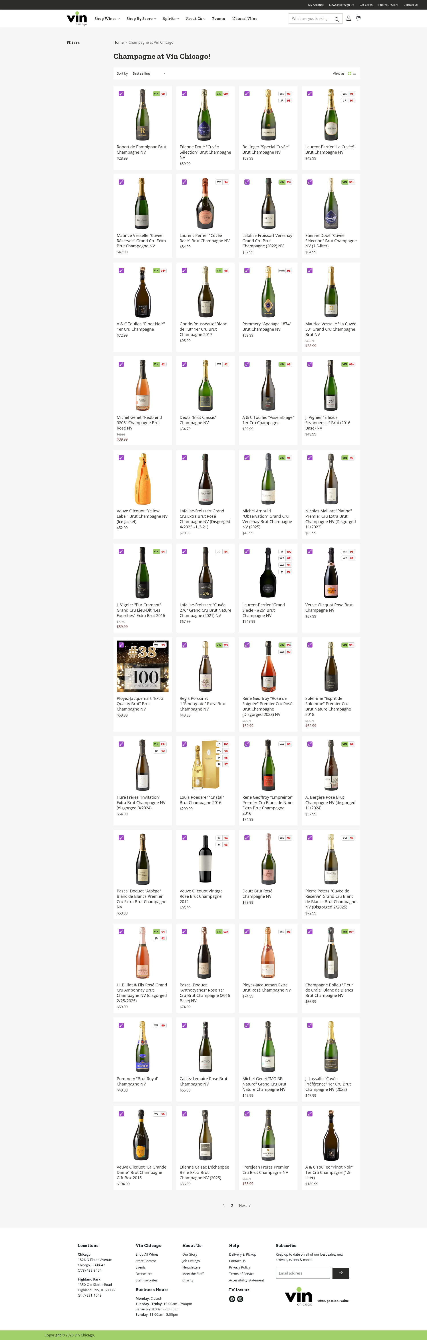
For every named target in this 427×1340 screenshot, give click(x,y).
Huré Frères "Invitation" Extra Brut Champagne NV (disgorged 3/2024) (141, 802)
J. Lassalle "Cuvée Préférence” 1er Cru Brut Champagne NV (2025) (328, 1084)
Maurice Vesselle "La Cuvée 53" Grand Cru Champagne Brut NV (330, 329)
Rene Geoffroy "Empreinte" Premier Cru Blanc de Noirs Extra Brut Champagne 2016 (268, 805)
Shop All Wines (147, 1254)
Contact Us (411, 5)
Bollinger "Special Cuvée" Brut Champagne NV (265, 149)
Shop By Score (140, 18)
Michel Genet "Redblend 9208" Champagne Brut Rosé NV (139, 423)
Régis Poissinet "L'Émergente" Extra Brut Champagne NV (203, 704)
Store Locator (146, 1261)
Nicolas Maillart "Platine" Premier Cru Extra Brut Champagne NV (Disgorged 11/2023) (330, 518)
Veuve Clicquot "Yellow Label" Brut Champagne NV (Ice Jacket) (142, 516)
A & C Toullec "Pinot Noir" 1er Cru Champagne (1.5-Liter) (329, 1172)
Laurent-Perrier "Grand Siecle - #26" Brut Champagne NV (263, 610)
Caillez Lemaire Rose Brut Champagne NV (203, 1081)
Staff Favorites (146, 1280)
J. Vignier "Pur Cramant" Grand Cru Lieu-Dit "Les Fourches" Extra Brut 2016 (141, 610)
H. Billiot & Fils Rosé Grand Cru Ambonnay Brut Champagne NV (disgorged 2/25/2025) (142, 993)
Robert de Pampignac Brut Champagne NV (141, 149)
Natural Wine (244, 18)
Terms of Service (241, 1273)
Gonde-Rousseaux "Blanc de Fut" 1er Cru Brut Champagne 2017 (203, 329)
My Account (316, 5)
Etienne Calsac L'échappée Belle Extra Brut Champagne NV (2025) (204, 1172)
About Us (194, 18)
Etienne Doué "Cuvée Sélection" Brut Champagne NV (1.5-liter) (331, 241)
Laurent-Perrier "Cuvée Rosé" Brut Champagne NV (205, 238)
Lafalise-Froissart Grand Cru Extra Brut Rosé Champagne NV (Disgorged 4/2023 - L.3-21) (205, 518)
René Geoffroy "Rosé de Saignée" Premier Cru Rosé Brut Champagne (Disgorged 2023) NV (267, 706)
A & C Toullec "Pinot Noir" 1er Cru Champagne (141, 326)
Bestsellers (144, 1273)
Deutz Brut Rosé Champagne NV (257, 893)
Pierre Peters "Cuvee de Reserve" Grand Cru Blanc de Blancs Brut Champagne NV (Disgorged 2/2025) (330, 899)
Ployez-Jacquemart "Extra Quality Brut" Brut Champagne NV (140, 704)
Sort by (122, 73)
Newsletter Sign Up (341, 5)
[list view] (354, 73)
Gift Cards (366, 5)
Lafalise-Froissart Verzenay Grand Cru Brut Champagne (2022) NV (267, 241)
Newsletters (191, 1267)
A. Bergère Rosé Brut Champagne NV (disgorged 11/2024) (330, 802)
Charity (187, 1280)
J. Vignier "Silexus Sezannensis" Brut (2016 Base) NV (327, 423)
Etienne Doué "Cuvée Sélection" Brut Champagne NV (205, 152)
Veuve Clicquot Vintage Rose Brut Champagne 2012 (201, 896)
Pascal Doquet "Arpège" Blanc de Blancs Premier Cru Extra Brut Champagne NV (141, 899)
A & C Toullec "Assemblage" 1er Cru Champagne (268, 420)
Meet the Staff (192, 1273)
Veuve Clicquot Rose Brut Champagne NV (328, 607)
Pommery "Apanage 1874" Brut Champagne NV (266, 326)
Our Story (189, 1254)
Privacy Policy (239, 1267)
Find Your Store (388, 5)
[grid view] (349, 73)
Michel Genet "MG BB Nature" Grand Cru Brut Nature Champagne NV (264, 1084)
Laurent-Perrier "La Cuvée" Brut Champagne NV (329, 149)
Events (218, 18)
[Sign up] (340, 1273)
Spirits (169, 18)
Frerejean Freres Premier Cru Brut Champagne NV (265, 1169)
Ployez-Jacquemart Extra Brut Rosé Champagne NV (266, 987)
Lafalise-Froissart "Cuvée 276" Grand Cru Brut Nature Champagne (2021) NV (205, 610)
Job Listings (191, 1261)
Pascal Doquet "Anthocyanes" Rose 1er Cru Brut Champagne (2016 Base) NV (205, 993)
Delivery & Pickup (242, 1254)
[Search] (337, 18)
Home (118, 42)
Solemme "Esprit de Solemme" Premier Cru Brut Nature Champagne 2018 (328, 706)
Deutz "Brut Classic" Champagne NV (198, 420)
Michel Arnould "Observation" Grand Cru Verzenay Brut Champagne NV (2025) (267, 518)
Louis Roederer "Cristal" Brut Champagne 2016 (202, 799)
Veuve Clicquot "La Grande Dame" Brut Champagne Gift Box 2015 (141, 1172)
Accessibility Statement (246, 1280)
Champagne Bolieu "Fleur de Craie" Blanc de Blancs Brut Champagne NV (329, 990)
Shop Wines (106, 18)
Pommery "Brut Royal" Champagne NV (138, 1081)
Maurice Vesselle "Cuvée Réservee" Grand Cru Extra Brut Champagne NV (141, 241)
